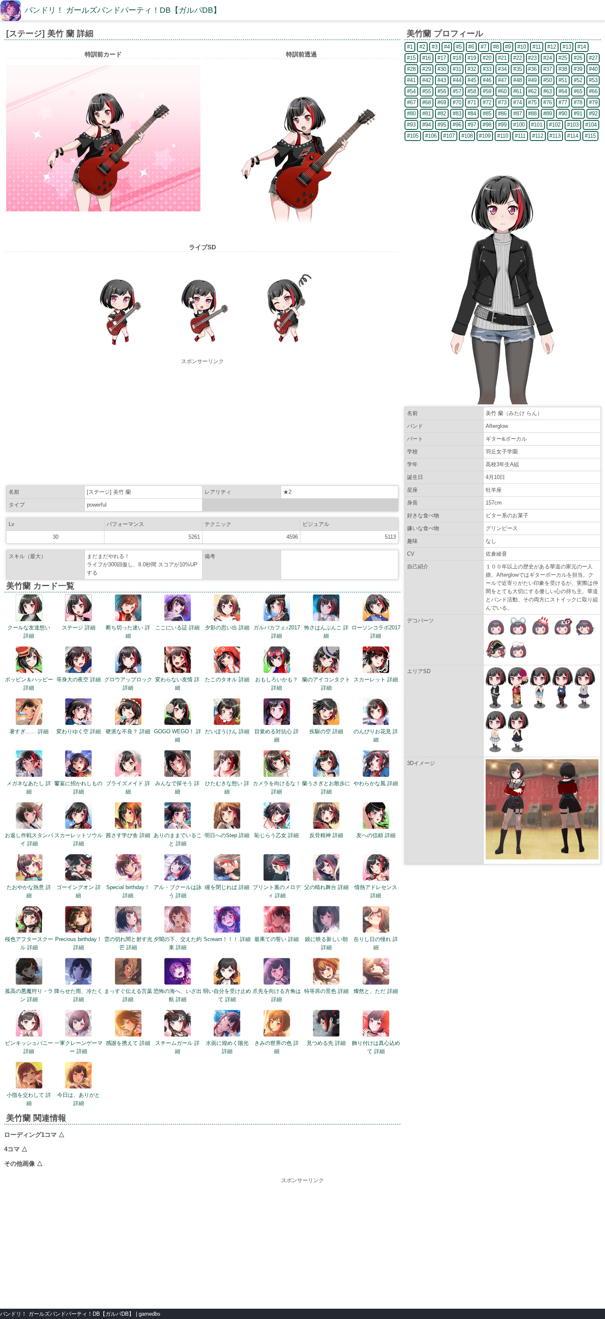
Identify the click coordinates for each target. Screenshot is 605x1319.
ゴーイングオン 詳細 (78, 891)
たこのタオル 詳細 (227, 679)
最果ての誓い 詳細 (276, 939)
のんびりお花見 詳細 (376, 735)
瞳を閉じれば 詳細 (227, 887)
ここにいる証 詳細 (177, 627)
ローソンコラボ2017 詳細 (375, 631)
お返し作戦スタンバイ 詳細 (29, 839)
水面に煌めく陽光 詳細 (227, 1047)
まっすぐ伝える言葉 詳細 (128, 995)
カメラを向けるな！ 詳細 (277, 787)
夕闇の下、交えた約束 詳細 (178, 943)
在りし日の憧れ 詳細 (376, 943)
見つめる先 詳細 (326, 1043)
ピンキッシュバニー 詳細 (29, 1047)
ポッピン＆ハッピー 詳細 (29, 683)
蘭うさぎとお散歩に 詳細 (326, 787)
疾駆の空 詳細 (326, 731)
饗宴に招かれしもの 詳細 (78, 787)
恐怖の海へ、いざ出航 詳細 (178, 995)
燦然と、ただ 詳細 (376, 991)
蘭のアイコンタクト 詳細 (326, 683)
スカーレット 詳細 (376, 679)
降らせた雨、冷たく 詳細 (78, 995)
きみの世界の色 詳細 (276, 1047)
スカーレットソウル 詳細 (78, 839)
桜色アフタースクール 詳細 (29, 943)
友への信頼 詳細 (376, 835)
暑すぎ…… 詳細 (29, 731)
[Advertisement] (202, 423)
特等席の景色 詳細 (326, 991)
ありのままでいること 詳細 (178, 839)
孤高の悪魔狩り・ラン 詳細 (29, 995)
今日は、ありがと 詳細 (78, 1099)
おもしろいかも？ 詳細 (276, 683)
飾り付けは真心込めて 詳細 (376, 1047)
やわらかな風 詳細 (376, 783)
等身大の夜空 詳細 (78, 679)
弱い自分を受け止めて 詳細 (227, 995)
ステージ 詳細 (78, 627)
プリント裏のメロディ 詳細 (277, 891)
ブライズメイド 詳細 (128, 787)
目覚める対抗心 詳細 (276, 735)
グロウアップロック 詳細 (128, 683)
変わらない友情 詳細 (177, 683)
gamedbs (150, 1314)
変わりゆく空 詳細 (78, 731)
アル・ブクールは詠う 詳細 (178, 891)
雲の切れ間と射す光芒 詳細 (128, 943)
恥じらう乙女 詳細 (276, 835)
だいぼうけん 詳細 (227, 731)
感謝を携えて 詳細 (128, 1043)
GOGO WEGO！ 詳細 (177, 735)
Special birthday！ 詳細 (128, 891)
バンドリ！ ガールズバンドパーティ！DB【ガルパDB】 (123, 10)
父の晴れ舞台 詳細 (326, 887)
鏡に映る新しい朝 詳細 (326, 943)
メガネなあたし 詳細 (29, 787)
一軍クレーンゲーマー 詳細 (78, 1047)
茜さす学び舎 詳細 (128, 835)
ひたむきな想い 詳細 (227, 787)
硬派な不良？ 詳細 (128, 731)
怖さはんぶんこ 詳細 (326, 631)
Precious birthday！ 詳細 (78, 943)
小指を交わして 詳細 (29, 1099)
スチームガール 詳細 (177, 1047)
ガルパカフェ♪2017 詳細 (277, 631)
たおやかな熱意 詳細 (29, 891)
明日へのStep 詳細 (227, 835)
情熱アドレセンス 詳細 (375, 891)
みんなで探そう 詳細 (177, 787)
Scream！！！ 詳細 (227, 939)
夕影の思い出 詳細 (227, 627)
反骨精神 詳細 (326, 835)
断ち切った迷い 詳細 (128, 631)
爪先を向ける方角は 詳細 (277, 995)
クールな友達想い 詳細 (28, 631)
